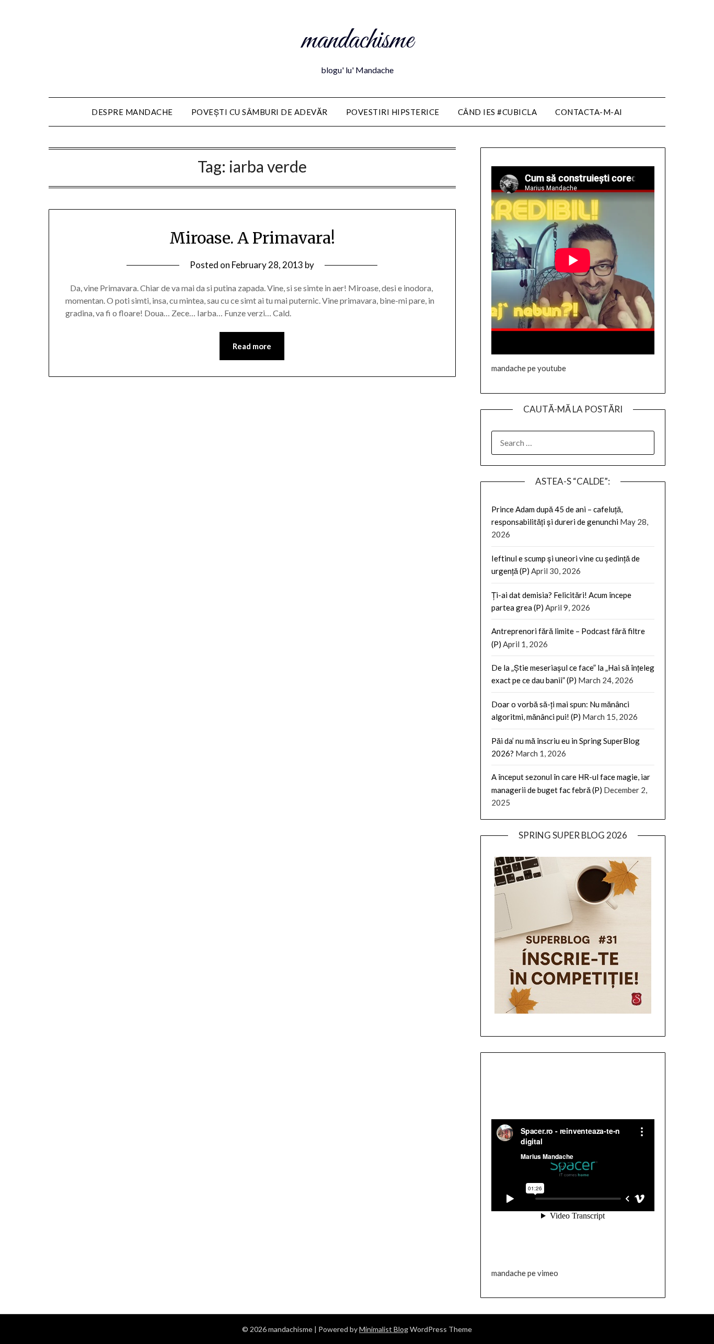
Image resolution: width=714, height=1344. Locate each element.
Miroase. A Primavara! (252, 238)
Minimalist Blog (383, 1329)
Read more (252, 346)
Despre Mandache (132, 112)
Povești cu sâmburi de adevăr (259, 112)
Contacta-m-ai (589, 112)
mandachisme (357, 41)
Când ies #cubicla (497, 112)
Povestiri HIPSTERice (393, 112)
